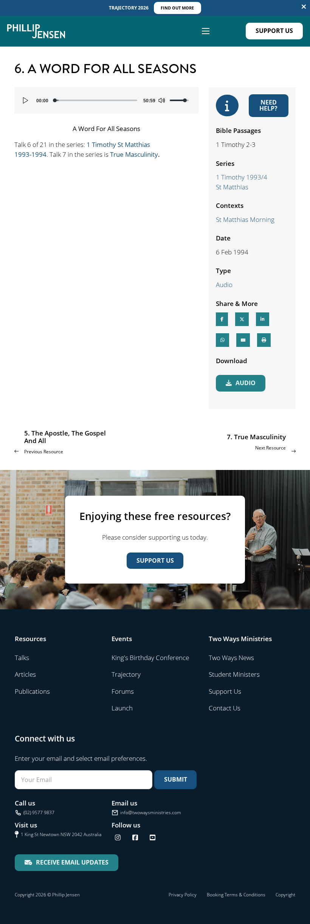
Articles (25, 674)
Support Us (274, 31)
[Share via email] (243, 340)
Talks (22, 657)
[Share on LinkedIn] (262, 319)
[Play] (26, 100)
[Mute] (161, 100)
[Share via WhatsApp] (222, 340)
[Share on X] (242, 319)
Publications (32, 691)
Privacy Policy (183, 894)
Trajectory (126, 674)
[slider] (95, 100)
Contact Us (224, 708)
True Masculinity (134, 154)
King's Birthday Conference (150, 657)
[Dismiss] (304, 7)
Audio (224, 284)
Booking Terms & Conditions (236, 894)
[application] (106, 100)
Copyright (285, 894)
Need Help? (268, 105)
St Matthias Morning (245, 219)
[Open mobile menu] (205, 31)
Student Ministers (234, 674)
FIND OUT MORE (177, 8)
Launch (122, 708)
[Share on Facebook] (222, 319)
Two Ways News (231, 657)
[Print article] (264, 340)
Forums (123, 691)
